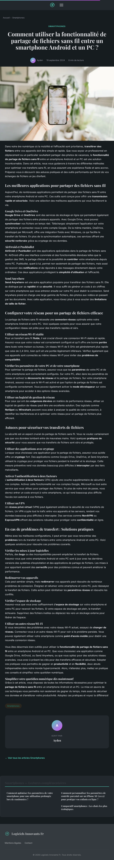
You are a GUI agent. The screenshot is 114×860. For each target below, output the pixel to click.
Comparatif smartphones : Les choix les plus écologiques (84, 808)
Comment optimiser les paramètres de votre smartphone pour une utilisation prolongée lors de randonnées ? (30, 796)
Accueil (6, 17)
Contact (28, 843)
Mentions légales (13, 843)
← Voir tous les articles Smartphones (25, 757)
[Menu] (61, 5)
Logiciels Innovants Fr (28, 834)
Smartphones (18, 17)
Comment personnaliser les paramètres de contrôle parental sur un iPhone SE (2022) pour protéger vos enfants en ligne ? (83, 796)
